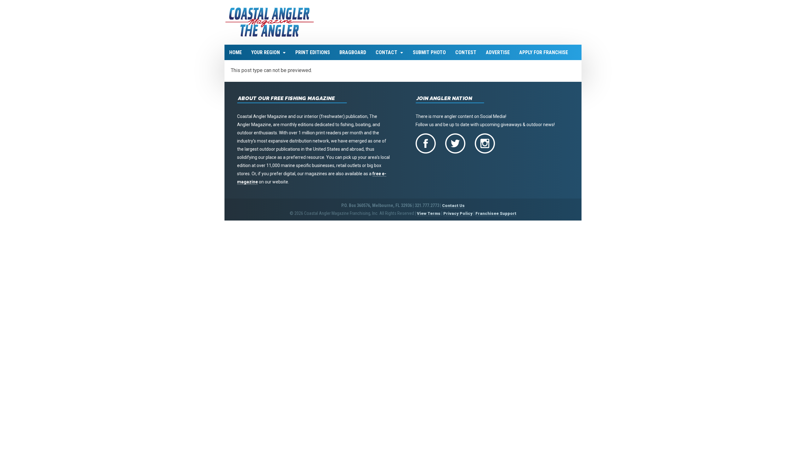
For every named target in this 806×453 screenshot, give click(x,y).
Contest (465, 52)
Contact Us (453, 205)
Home (235, 52)
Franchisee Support (495, 213)
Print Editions (312, 52)
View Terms (428, 213)
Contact (386, 52)
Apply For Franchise (543, 52)
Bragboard (352, 52)
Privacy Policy (458, 213)
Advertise (498, 52)
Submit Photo (429, 52)
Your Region (265, 52)
